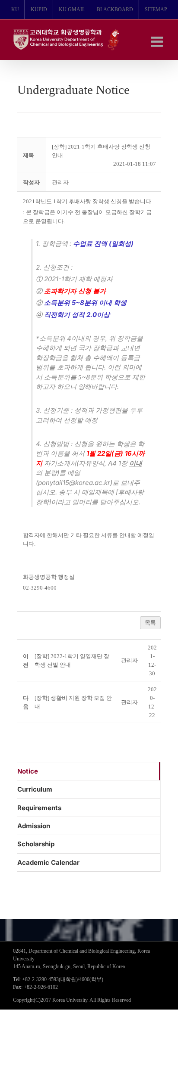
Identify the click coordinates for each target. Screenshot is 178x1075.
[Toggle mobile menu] (158, 41)
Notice (27, 771)
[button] (60, 182)
